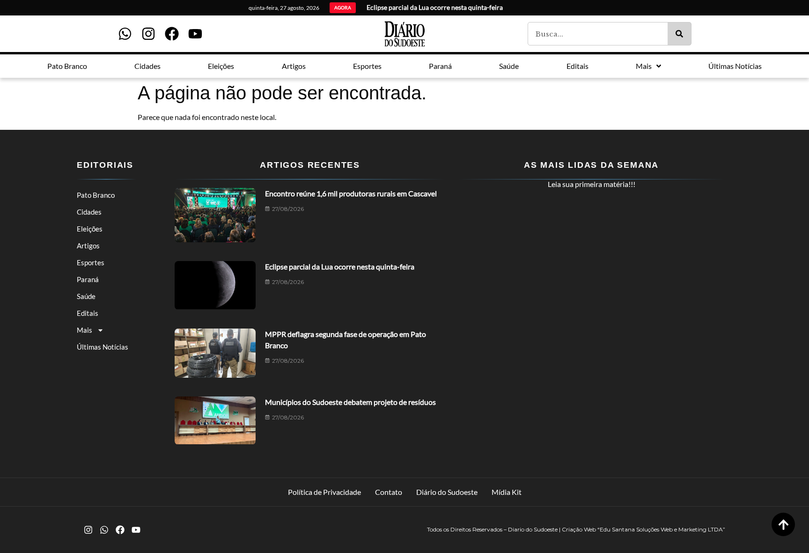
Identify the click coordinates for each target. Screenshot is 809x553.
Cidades (89, 212)
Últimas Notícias (102, 347)
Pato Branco (96, 195)
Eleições (90, 228)
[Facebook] (172, 34)
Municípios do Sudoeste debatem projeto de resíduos (350, 401)
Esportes (90, 262)
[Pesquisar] (679, 33)
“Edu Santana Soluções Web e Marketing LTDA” (661, 529)
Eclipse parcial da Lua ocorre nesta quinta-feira (339, 266)
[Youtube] (195, 34)
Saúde (86, 296)
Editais (87, 313)
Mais (84, 330)
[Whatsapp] (125, 34)
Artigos (88, 245)
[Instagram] (148, 34)
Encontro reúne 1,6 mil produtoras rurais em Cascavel (351, 193)
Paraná (88, 279)
